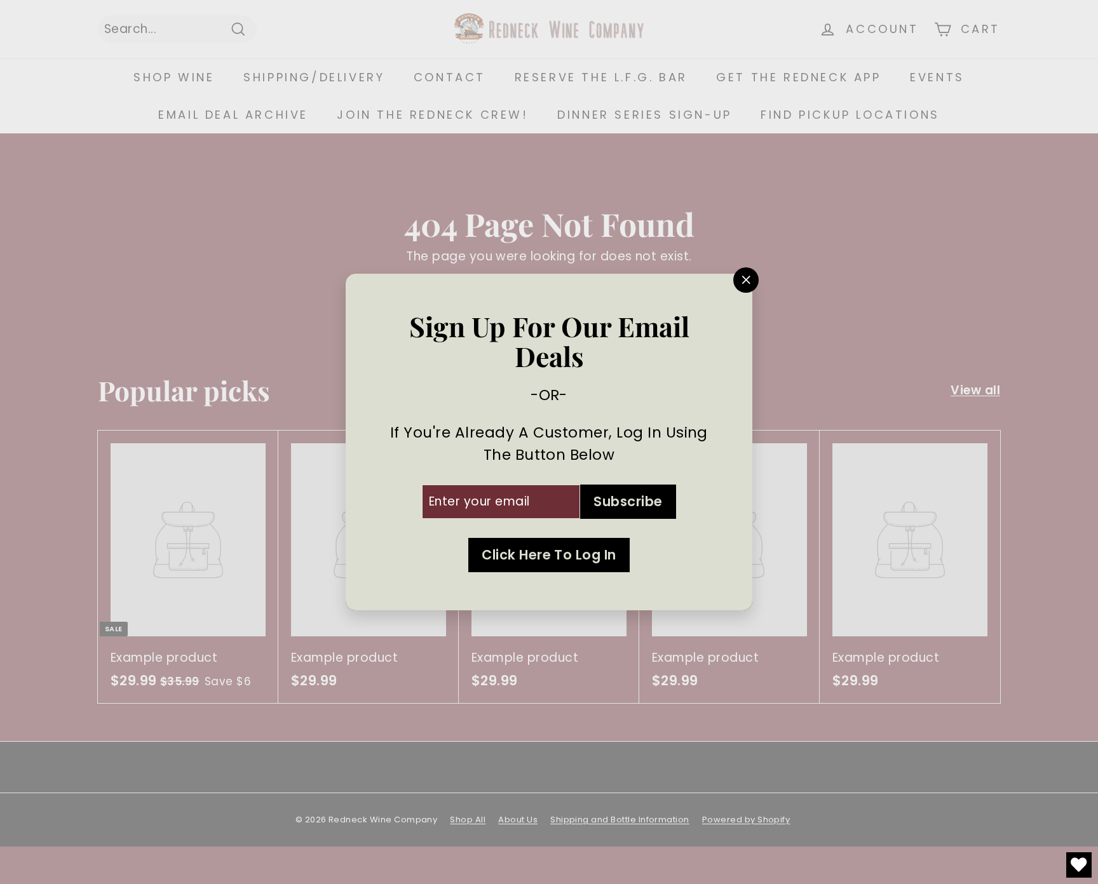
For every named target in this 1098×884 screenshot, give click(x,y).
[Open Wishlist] (1079, 865)
